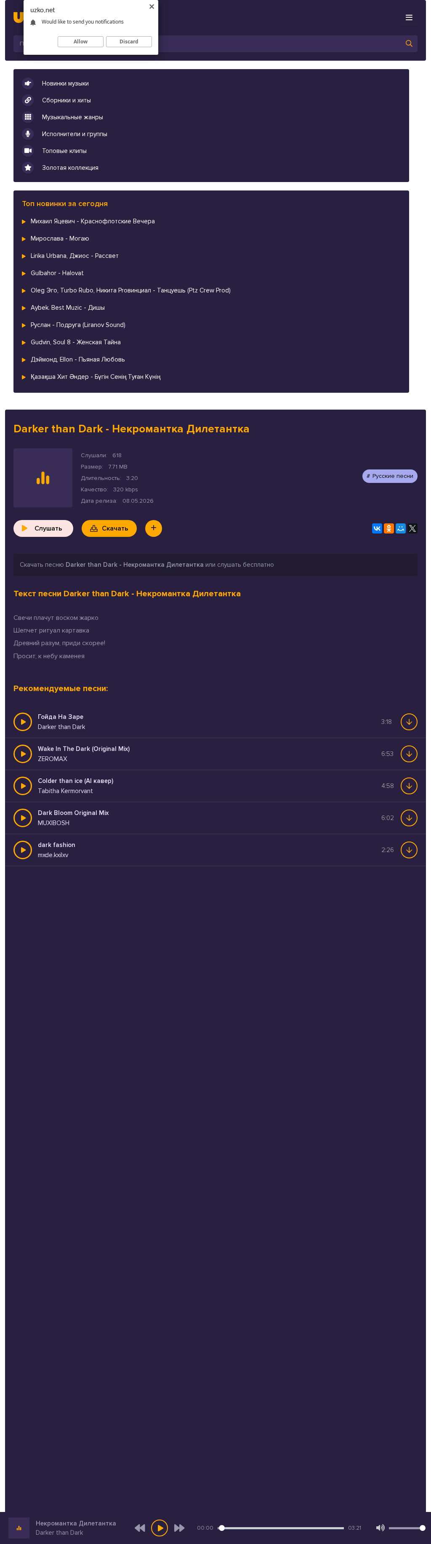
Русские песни (392, 476)
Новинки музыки (65, 83)
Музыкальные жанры (72, 117)
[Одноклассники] (389, 528)
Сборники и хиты (66, 100)
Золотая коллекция (70, 168)
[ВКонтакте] (377, 528)
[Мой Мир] (401, 528)
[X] (412, 528)
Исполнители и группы (74, 134)
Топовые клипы (64, 151)
